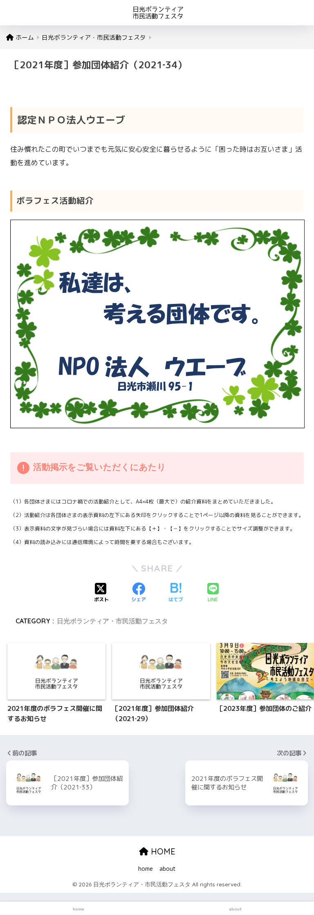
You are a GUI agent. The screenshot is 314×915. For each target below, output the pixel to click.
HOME (161, 851)
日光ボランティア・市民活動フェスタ (112, 621)
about (167, 868)
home (145, 868)
